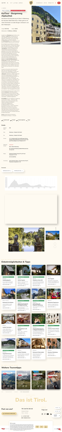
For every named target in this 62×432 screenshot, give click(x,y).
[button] (11, 422)
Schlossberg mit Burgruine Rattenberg (38, 304)
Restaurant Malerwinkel (38, 352)
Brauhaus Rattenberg (53, 352)
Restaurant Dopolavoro (53, 302)
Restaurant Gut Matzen (8, 302)
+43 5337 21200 (26, 416)
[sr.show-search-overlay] (7, 3)
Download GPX (6, 170)
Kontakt (56, 407)
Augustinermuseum (7, 353)
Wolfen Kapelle (21, 280)
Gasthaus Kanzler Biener (53, 328)
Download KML (17, 170)
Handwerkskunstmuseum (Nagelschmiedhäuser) (38, 329)
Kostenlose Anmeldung (9, 413)
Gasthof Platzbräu (22, 352)
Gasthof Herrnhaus (7, 327)
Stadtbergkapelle (7, 280)
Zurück (4, 8)
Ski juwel (56, 411)
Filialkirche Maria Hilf (38, 280)
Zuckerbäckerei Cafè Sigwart (22, 329)
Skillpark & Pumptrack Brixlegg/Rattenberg (23, 304)
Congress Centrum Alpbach (55, 415)
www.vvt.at (11, 144)
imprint (26, 430)
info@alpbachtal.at (26, 417)
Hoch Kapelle (51, 278)
